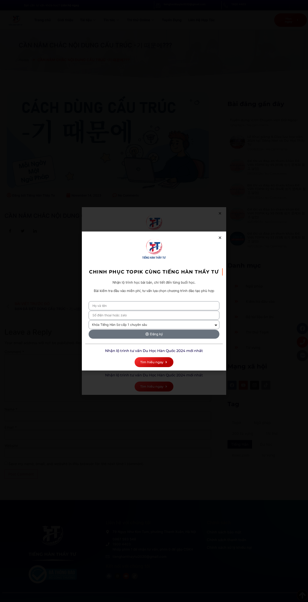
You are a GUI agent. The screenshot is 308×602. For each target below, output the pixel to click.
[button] (220, 237)
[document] (154, 301)
